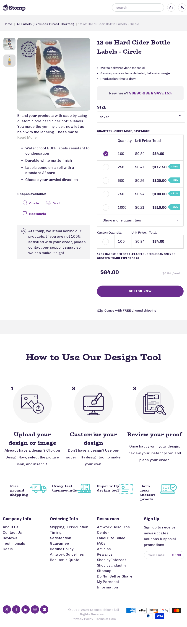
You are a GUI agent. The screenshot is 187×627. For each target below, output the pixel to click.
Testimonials (14, 543)
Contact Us (12, 532)
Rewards (105, 554)
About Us (10, 527)
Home (7, 24)
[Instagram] (35, 609)
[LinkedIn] (25, 609)
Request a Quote (64, 560)
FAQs (101, 543)
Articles (104, 549)
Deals (8, 549)
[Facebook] (16, 609)
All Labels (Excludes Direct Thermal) (45, 24)
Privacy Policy (82, 619)
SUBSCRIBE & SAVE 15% (150, 93)
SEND (176, 555)
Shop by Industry (111, 565)
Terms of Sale (105, 619)
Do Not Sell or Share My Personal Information (114, 581)
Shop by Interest (111, 560)
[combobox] (138, 7)
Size (101, 107)
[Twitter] (7, 609)
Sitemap (104, 571)
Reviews (10, 538)
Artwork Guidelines (67, 554)
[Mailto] (44, 609)
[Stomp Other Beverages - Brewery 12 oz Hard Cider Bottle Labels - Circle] (53, 74)
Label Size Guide (111, 538)
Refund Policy (61, 549)
